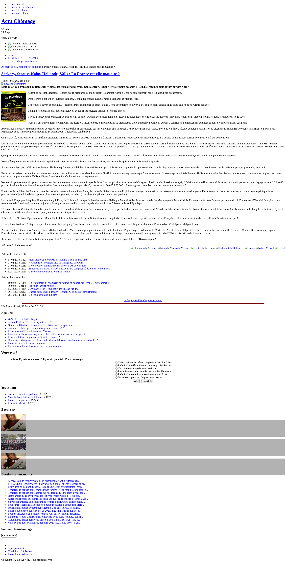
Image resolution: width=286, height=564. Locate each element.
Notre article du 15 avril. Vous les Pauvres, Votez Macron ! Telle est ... (44, 495)
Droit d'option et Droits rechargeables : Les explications (57, 265)
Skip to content (16, 4)
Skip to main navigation (20, 7)
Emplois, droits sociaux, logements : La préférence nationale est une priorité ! (48, 334)
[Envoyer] (7, 83)
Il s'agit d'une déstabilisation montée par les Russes (144, 365)
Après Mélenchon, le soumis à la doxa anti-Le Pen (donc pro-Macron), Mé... (48, 498)
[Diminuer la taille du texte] (23, 49)
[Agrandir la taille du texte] (22, 43)
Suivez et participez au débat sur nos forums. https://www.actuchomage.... (46, 501)
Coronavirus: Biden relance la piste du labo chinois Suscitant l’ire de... (44, 519)
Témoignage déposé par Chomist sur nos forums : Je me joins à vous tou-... (47, 492)
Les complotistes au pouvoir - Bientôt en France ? (34, 337)
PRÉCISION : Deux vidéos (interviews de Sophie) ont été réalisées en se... (47, 483)
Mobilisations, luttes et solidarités (25, 397)
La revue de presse (18, 400)
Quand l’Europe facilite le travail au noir (49, 271)
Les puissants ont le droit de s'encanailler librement (144, 371)
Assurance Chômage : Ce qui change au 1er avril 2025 (36, 328)
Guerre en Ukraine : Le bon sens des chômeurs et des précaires (40, 325)
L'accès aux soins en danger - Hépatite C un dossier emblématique (62, 291)
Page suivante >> (153, 300)
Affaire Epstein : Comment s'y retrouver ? (29, 322)
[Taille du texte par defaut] (22, 46)
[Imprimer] (20, 83)
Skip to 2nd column (18, 13)
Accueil (5, 66)
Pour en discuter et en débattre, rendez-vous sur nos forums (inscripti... (44, 513)
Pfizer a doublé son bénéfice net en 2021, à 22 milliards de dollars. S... (44, 510)
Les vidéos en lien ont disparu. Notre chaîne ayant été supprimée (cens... (45, 486)
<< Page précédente (134, 300)
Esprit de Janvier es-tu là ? (42, 285)
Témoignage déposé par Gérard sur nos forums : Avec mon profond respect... (48, 489)
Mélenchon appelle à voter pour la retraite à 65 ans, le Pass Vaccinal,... (44, 507)
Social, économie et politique (26, 66)
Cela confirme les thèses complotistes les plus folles (144, 362)
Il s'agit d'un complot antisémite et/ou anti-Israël (142, 374)
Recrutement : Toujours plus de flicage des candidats (56, 262)
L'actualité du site (17, 403)
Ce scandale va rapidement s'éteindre (137, 368)
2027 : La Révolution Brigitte (23, 319)
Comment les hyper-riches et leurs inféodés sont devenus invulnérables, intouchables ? (53, 340)
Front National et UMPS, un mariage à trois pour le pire (58, 259)
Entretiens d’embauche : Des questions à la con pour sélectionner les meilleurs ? (70, 268)
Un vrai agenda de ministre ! (43, 294)
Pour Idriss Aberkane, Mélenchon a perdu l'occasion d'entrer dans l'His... (46, 504)
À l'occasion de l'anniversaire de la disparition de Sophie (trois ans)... (44, 480)
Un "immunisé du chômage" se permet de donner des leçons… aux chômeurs (69, 282)
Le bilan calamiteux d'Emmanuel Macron (29, 331)
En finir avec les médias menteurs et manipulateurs (34, 346)
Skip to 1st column (17, 10)
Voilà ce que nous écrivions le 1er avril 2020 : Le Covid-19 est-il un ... (44, 522)
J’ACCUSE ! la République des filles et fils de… (54, 288)
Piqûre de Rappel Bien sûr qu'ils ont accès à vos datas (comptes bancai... (45, 516)
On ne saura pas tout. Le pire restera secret (140, 377)
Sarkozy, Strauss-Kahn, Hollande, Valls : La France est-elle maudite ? (60, 74)
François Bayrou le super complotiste (27, 343)
